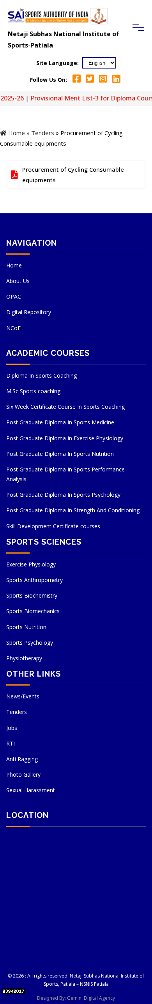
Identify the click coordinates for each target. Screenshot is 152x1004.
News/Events (22, 696)
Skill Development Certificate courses (53, 526)
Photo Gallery (23, 774)
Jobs (11, 727)
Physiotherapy (24, 658)
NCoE (13, 328)
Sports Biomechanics (33, 611)
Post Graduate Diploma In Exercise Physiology (64, 438)
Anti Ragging (22, 759)
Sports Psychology (29, 642)
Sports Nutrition (26, 627)
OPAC (13, 296)
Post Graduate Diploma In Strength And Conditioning (73, 510)
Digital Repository (28, 312)
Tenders (42, 133)
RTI (10, 743)
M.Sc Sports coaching (33, 391)
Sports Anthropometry (34, 580)
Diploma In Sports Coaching (41, 375)
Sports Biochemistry (31, 595)
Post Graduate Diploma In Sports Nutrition (60, 453)
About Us (18, 281)
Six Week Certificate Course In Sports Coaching (65, 406)
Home (16, 133)
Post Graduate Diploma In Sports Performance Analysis (65, 474)
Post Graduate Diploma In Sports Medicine (60, 422)
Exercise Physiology (31, 564)
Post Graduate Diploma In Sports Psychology (63, 494)
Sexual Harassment (30, 790)
